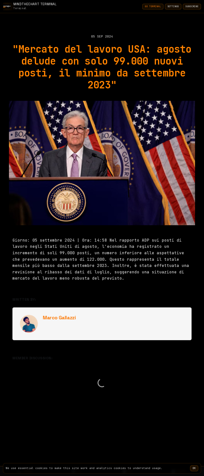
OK (194, 468)
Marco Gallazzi (59, 317)
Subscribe (192, 6)
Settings (173, 6)
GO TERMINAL (153, 6)
